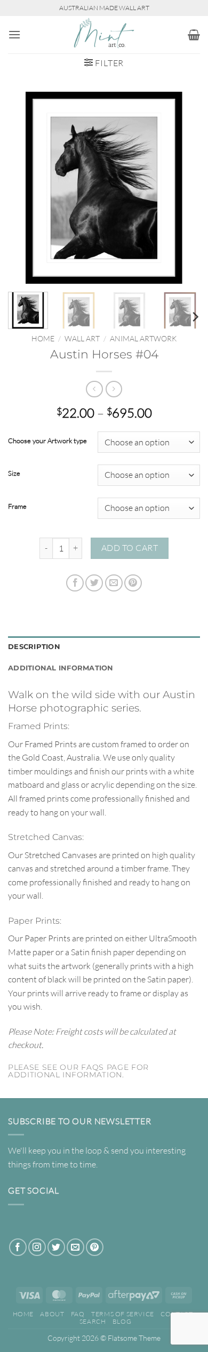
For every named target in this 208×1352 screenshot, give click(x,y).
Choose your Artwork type (47, 441)
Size (14, 473)
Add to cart (129, 547)
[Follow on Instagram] (37, 1247)
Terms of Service (122, 1314)
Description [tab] (34, 647)
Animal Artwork (143, 338)
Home (42, 338)
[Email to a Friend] (114, 583)
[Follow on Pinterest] (94, 1247)
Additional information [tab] (61, 668)
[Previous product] (114, 389)
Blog (122, 1321)
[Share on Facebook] (75, 583)
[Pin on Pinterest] (133, 583)
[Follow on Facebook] (18, 1247)
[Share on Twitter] (94, 583)
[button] (14, 34)
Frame (17, 506)
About (52, 1314)
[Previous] (25, 188)
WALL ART (82, 338)
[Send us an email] (75, 1247)
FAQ (78, 1314)
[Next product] (94, 389)
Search (92, 1321)
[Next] (183, 188)
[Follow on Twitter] (56, 1247)
